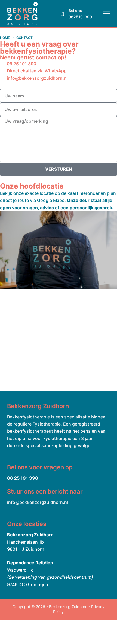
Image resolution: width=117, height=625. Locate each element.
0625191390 (80, 16)
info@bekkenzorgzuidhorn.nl (37, 502)
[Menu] (106, 13)
